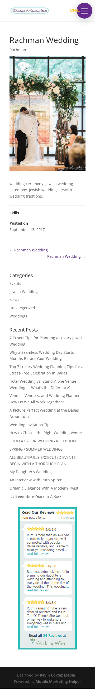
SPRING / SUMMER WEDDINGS (36, 449)
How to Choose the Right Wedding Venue (46, 432)
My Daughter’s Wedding (31, 471)
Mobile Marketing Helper (58, 681)
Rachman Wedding (29, 249)
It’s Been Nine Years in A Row (35, 496)
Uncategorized (22, 307)
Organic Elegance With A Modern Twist (44, 488)
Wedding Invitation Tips (30, 424)
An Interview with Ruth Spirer (36, 479)
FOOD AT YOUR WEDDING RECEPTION (43, 440)
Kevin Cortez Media (57, 675)
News (14, 299)
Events (15, 283)
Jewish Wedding (24, 291)
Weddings (18, 316)
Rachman (18, 49)
